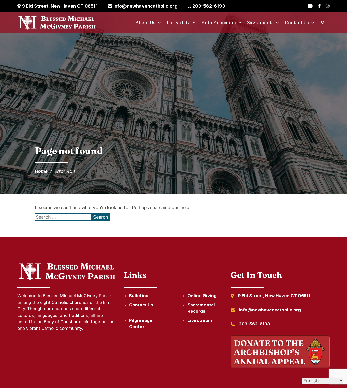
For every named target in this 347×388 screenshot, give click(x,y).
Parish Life (178, 22)
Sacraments (260, 22)
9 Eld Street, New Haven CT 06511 (59, 6)
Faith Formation (218, 22)
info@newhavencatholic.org (145, 6)
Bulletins (138, 295)
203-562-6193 (208, 6)
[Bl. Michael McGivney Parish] (57, 22)
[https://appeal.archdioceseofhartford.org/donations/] (280, 352)
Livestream (199, 320)
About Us (145, 22)
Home (41, 171)
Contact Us (297, 22)
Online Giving (202, 295)
